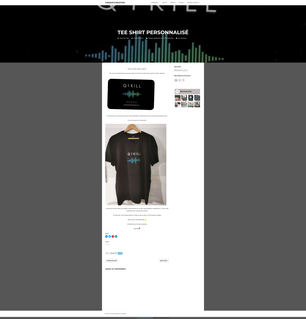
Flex (107, 253)
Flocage (181, 3)
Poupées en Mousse (192, 3)
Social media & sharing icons (145, 318)
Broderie (172, 3)
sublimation (113, 253)
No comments (182, 38)
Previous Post (112, 260)
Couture (164, 3)
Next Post (163, 260)
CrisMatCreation (115, 2)
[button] (131, 95)
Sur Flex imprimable (167, 38)
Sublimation (154, 3)
